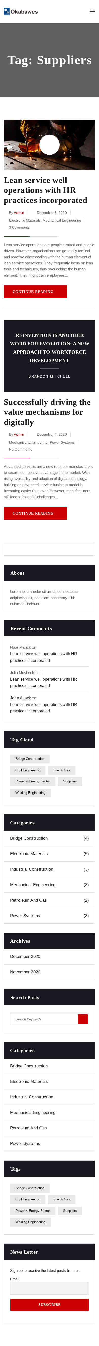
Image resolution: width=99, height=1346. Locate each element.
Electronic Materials (25, 220)
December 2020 (25, 956)
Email (14, 1279)
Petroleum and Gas (49, 900)
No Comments (20, 449)
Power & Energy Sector (32, 781)
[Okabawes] (21, 11)
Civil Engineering (27, 770)
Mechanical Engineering (62, 220)
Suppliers (70, 781)
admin (19, 213)
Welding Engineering (30, 793)
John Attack (20, 698)
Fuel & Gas (61, 770)
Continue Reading (33, 292)
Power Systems (62, 442)
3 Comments (19, 227)
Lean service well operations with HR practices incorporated (45, 190)
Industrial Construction (49, 869)
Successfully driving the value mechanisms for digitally (47, 412)
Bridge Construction (29, 759)
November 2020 (25, 972)
